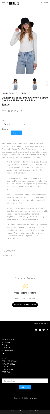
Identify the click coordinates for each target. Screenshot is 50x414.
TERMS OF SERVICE (9, 361)
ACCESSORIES (7, 351)
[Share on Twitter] (12, 110)
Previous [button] (3, 83)
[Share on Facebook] (9, 110)
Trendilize (32, 398)
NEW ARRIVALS (8, 340)
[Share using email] (21, 110)
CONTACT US (7, 369)
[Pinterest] (43, 330)
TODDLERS (6, 348)
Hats (24, 93)
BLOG (4, 358)
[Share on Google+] (18, 110)
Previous (5, 255)
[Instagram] (47, 330)
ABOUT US (6, 372)
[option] (15, 83)
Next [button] (47, 83)
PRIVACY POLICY (8, 364)
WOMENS (6, 342)
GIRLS (4, 345)
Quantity (5, 129)
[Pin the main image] (15, 110)
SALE (4, 353)
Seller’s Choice (34, 411)
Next (12, 255)
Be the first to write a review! (25, 304)
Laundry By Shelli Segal (11, 93)
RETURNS (5, 367)
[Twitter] (36, 330)
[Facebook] (40, 330)
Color (4, 120)
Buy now (16, 133)
